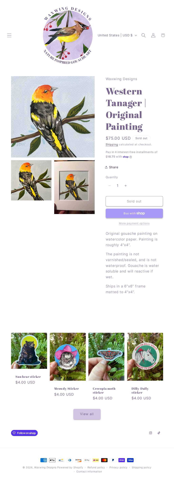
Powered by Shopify (70, 467)
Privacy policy (118, 467)
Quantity (112, 177)
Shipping (112, 144)
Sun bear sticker (28, 377)
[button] (9, 35)
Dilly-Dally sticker (140, 390)
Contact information (89, 471)
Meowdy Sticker (66, 389)
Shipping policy (141, 467)
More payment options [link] (134, 223)
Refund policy (96, 467)
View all (87, 414)
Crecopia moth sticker (104, 390)
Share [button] (113, 167)
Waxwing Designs (45, 467)
